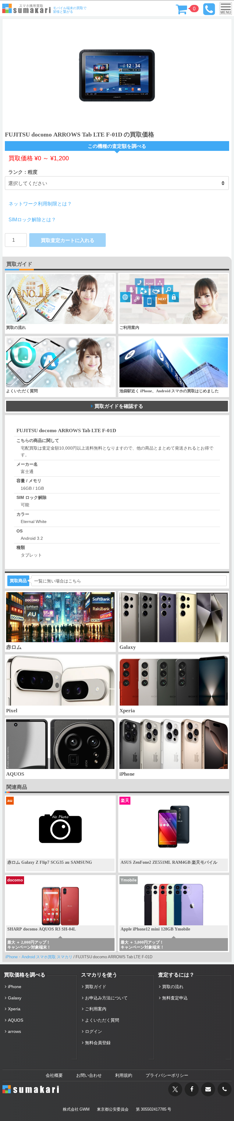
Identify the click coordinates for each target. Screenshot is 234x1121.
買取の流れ (172, 986)
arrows (14, 1031)
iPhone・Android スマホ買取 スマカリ (39, 957)
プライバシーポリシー (167, 1075)
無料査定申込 (175, 998)
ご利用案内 (95, 1009)
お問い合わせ (89, 1075)
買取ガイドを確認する (118, 406)
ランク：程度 (22, 171)
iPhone (14, 986)
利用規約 (123, 1075)
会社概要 (54, 1075)
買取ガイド (95, 986)
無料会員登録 (98, 1043)
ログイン (93, 1031)
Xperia (14, 1009)
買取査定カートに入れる (67, 240)
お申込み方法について (106, 998)
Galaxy (14, 998)
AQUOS (15, 1020)
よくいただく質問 (102, 1020)
